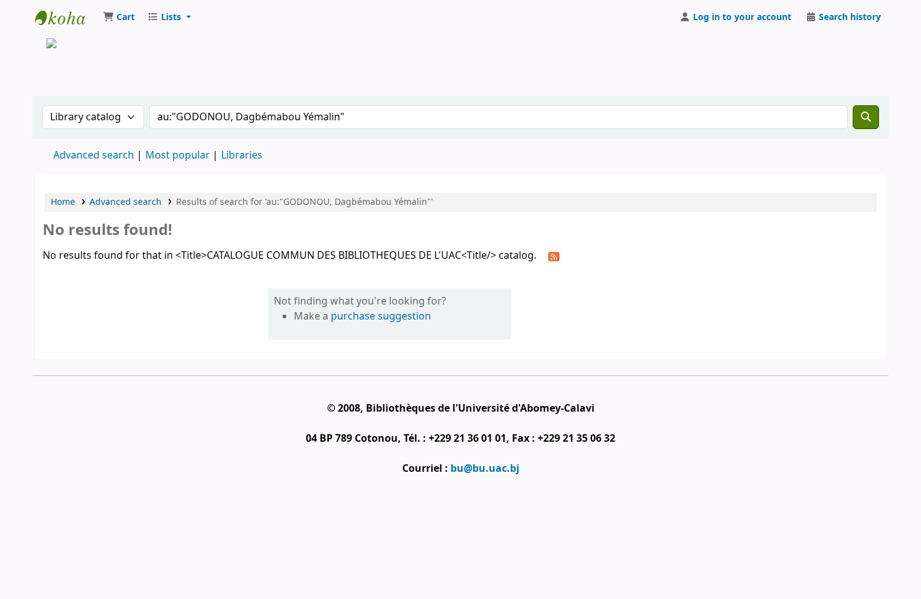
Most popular (177, 155)
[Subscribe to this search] (554, 256)
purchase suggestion (381, 316)
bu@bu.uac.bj (484, 468)
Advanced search (93, 155)
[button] (119, 17)
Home (63, 202)
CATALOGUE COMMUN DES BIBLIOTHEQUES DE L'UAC (66, 17)
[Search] (866, 117)
